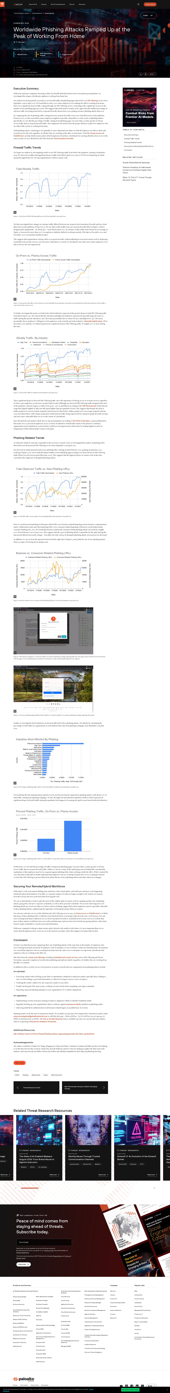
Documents (44, 1385)
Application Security (67, 1304)
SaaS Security (17, 1346)
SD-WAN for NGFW (42, 1312)
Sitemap (136, 1325)
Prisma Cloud (65, 1316)
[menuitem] (20, 4)
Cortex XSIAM (65, 1325)
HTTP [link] (141, 1164)
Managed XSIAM (66, 1346)
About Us (113, 1291)
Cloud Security (65, 1296)
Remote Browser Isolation (44, 1357)
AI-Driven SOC (65, 1321)
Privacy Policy (57, 1256)
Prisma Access (95, 133)
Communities (138, 1295)
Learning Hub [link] (49, 13)
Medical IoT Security (19, 1338)
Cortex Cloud (65, 1300)
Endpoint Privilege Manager (93, 1302)
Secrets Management (91, 1318)
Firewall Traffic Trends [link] (131, 139)
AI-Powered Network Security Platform (25, 1291)
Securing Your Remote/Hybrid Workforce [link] (138, 146)
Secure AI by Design (19, 1296)
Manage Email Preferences (142, 1310)
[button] (152, 74)
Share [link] (152, 74)
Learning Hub (25, 72)
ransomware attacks (73, 1004)
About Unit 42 (33, 4)
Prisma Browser (40, 1350)
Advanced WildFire (18, 1323)
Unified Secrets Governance (93, 1322)
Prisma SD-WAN (41, 1354)
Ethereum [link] (133, 1164)
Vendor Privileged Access (92, 1329)
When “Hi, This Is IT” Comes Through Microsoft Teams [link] (137, 178)
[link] (21, 23)
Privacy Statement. (22, 1252)
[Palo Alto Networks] (19, 4)
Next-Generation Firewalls (63, 138)
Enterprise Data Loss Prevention (23, 1331)
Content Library (139, 1298)
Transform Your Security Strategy (95, 1348)
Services (43, 4)
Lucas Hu (20, 67)
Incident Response (90, 1344)
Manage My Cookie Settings (130, 1389)
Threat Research (33, 72)
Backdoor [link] (24, 1167)
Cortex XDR (64, 1329)
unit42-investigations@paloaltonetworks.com (30, 1016)
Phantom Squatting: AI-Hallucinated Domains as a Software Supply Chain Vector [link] (137, 170)
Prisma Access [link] (67, 54)
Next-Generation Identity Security (96, 1291)
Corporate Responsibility (117, 1302)
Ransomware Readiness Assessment (43, 1022)
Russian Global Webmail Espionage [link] (136, 163)
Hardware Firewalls (42, 1300)
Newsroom (113, 1318)
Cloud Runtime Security (68, 1312)
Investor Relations (115, 1310)
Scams (37, 74)
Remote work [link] (36, 1075)
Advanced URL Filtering (20, 1319)
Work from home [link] (56, 1075)
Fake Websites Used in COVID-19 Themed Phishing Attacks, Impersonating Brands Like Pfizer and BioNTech (54, 1034)
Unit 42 (136, 1333)
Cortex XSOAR (65, 1333)
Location (113, 1314)
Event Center (138, 1306)
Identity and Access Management (95, 1298)
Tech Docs (137, 1329)
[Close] (167, 1390)
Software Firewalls (42, 1304)
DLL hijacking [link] (42, 1167)
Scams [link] (46, 1075)
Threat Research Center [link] (21, 13)
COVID (21, 74)
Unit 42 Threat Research (58, 4)
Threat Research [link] (37, 13)
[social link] (121, 1386)
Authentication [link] (74, 1164)
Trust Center (24, 1385)
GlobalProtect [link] (22, 54)
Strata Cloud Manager (42, 1308)
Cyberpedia (137, 1302)
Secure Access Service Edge (45, 1325)
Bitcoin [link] (32, 1167)
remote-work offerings (36, 957)
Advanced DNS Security (20, 1327)
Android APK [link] (123, 1164)
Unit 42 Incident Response (53, 1019)
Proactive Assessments (92, 1340)
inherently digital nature (93, 321)
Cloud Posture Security (68, 1308)
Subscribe (22, 1264)
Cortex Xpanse (65, 1337)
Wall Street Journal (89, 406)
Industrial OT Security (19, 1342)
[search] (138, 4)
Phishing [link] (25, 1075)
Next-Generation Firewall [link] (46, 54)
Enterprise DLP (40, 1342)
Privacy (15, 1385)
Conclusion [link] (128, 150)
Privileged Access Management (94, 1295)
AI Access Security (18, 1304)
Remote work (31, 74)
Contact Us (113, 1298)
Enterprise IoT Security (20, 1335)
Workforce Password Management (95, 1310)
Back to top (19, 1063)
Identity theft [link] (87, 1164)
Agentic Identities (90, 1314)
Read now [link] (4, 1174)
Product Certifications (141, 1318)
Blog (135, 1291)
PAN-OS (38, 1315)
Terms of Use (48, 1250)
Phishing (25, 74)
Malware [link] (97, 1164)
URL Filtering (92, 101)
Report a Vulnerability (141, 1322)
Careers (112, 1295)
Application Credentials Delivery (94, 1325)
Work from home (43, 74)
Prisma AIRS (16, 1300)
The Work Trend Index (81, 421)
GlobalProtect (19, 136)
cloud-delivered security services (65, 957)
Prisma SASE (40, 1329)
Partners (72, 4)
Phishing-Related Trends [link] (133, 142)
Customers (113, 1306)
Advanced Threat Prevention (22, 1315)
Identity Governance (91, 1306)
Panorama (39, 1319)
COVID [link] (17, 1075)
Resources (82, 4)
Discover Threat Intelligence (93, 1352)
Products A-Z (138, 1314)
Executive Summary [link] (131, 135)
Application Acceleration (43, 1333)
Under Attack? (150, 4)
